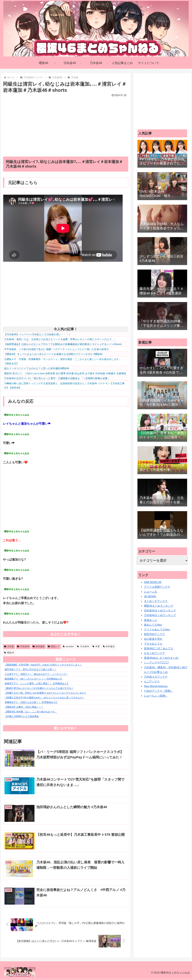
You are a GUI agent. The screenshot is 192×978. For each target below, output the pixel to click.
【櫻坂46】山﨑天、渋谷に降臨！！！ (24, 707)
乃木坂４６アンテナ (156, 676)
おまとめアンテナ (154, 653)
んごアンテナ (152, 681)
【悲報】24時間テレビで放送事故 (22, 716)
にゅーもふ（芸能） (156, 695)
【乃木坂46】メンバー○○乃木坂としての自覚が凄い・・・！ (37, 334)
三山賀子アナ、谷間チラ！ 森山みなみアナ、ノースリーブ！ (36, 674)
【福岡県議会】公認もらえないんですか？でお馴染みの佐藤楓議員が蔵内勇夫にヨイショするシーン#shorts (63, 344)
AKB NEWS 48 (152, 582)
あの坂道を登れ (153, 638)
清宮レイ (55, 646)
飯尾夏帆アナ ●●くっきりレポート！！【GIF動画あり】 (34, 678)
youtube (70, 646)
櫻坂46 (10, 652)
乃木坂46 (24, 646)
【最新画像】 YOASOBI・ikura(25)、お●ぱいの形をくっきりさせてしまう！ (43, 664)
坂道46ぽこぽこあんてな (158, 648)
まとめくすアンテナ (156, 601)
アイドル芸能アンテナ (157, 586)
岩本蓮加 (40, 646)
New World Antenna (155, 686)
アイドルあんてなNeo (157, 629)
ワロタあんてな (153, 643)
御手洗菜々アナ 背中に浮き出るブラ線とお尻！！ (30, 669)
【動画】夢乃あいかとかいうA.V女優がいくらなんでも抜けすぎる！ (39, 688)
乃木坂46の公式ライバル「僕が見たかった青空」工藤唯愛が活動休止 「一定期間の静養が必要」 (57, 378)
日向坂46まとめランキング (160, 610)
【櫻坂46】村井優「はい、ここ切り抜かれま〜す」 (31, 711)
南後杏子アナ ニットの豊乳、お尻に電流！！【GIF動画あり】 (37, 683)
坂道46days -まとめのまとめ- (161, 657)
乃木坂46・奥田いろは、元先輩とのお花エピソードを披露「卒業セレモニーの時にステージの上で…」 (60, 339)
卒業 (97, 646)
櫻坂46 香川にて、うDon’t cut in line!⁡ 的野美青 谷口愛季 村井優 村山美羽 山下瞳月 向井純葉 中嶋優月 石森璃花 (65, 373)
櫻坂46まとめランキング (158, 605)
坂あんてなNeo (153, 624)
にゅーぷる (150, 591)
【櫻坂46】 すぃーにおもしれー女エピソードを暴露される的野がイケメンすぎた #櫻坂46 (53, 354)
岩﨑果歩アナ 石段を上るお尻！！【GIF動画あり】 (31, 702)
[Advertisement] (65, 124)
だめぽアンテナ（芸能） (158, 690)
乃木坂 (10, 646)
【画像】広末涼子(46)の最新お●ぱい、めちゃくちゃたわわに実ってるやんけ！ (44, 697)
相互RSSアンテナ (154, 634)
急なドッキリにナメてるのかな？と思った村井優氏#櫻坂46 (36, 368)
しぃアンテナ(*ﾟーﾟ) (156, 662)
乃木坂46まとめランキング (160, 615)
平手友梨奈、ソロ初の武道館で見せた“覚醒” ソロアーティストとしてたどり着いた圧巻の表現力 (56, 349)
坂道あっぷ (150, 620)
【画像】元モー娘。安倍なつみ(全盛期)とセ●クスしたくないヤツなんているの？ (45, 693)
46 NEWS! (150, 596)
